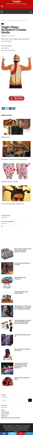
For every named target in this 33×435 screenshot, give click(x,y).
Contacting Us (5, 412)
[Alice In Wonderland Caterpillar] (7, 283)
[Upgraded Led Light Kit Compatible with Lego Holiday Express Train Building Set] (7, 368)
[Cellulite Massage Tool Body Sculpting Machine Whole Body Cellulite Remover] (7, 326)
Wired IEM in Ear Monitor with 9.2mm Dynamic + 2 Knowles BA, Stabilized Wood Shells (22, 307)
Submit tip (4, 415)
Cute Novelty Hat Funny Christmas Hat (12, 203)
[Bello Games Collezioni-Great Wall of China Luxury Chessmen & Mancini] (7, 254)
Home (2, 20)
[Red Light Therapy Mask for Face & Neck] (7, 354)
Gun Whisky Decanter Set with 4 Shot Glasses (14, 159)
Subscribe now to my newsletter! (10, 417)
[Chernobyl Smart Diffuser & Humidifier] (7, 268)
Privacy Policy (5, 414)
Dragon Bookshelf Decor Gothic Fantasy (21, 292)
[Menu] (2, 12)
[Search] (30, 12)
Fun (5, 20)
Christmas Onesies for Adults (9, 181)
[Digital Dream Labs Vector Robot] (7, 383)
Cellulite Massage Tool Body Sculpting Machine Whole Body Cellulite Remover (22, 322)
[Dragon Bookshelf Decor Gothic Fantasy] (7, 297)
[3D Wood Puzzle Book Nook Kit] (7, 340)
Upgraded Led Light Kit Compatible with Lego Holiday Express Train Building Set (21, 365)
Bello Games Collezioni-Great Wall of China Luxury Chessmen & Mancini (22, 250)
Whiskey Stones (5, 137)
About (3, 410)
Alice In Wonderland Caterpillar (20, 278)
